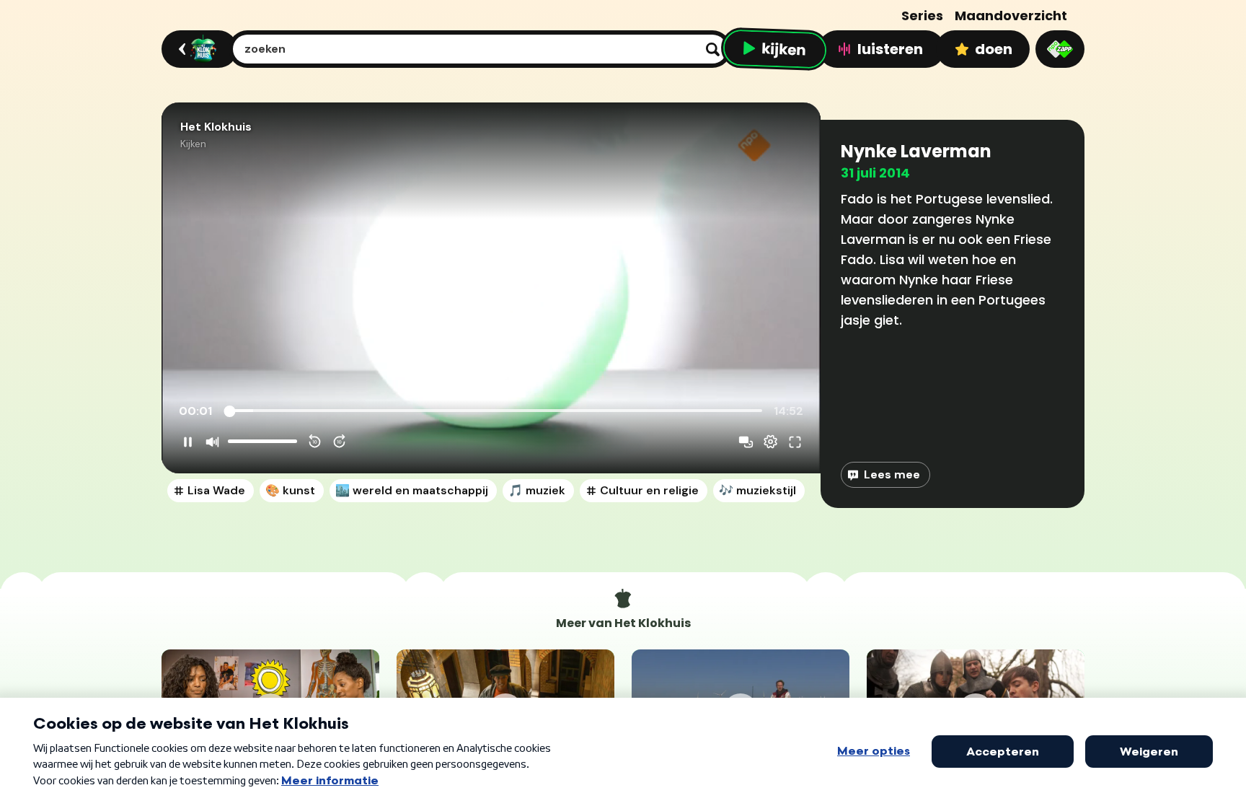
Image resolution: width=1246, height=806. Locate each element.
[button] (491, 287)
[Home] (197, 49)
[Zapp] (1059, 49)
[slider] (495, 411)
